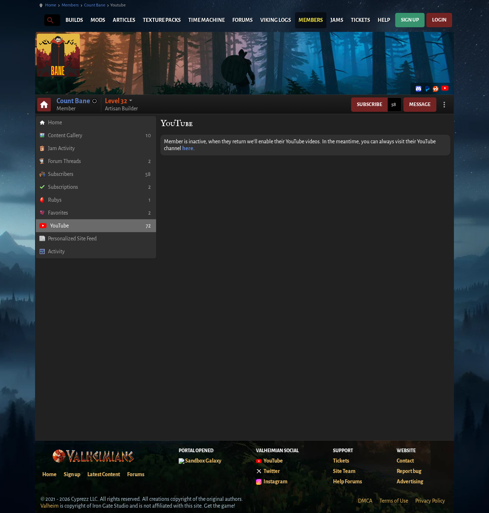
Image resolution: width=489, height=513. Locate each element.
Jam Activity (61, 148)
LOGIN (439, 20)
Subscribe (369, 104)
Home (50, 5)
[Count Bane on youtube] (444, 89)
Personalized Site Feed (72, 238)
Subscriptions (99, 187)
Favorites (99, 213)
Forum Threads (99, 161)
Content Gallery (99, 135)
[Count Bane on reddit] (436, 89)
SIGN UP (410, 20)
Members (70, 5)
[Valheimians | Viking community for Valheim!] (38, 20)
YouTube (100, 226)
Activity (56, 251)
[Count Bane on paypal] (427, 89)
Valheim (49, 506)
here (187, 148)
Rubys (99, 200)
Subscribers (99, 174)
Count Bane (94, 5)
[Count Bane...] (50, 20)
